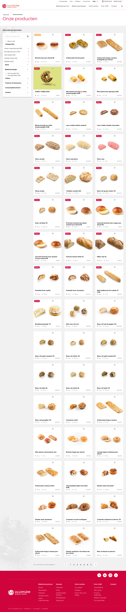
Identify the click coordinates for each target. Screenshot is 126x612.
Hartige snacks (43, 596)
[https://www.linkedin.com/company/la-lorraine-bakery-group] (105, 575)
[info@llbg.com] (116, 575)
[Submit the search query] (28, 36)
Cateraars (59, 587)
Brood (40, 587)
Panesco (78, 590)
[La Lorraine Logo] (13, 6)
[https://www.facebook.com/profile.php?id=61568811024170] (99, 575)
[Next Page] (95, 564)
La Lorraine (78, 587)
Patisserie (41, 593)
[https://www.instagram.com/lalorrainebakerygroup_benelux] (110, 575)
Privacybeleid (36, 608)
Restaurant (60, 600)
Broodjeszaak (60, 598)
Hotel (58, 590)
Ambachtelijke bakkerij (61, 594)
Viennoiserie (42, 590)
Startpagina (6, 14)
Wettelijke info (27, 608)
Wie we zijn (98, 590)
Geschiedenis (98, 587)
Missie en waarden (100, 598)
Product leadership (97, 594)
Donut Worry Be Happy (80, 594)
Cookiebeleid (45, 608)
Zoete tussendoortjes (43, 599)
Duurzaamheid (99, 600)
